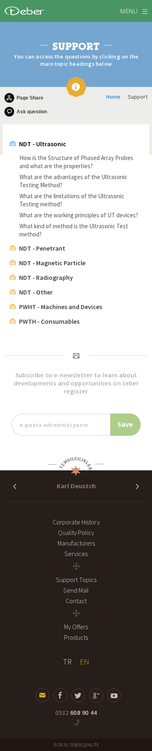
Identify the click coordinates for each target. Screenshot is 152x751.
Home (113, 96)
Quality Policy (76, 532)
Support (138, 96)
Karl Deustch (76, 486)
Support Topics (76, 580)
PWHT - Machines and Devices (60, 307)
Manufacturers (76, 543)
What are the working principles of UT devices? (78, 215)
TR (67, 661)
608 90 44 (76, 712)
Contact (76, 601)
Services (76, 554)
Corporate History (76, 522)
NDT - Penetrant (42, 248)
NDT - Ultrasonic (42, 144)
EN (84, 661)
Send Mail (76, 590)
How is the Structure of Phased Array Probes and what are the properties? (76, 162)
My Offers (76, 627)
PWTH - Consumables (49, 321)
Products (76, 637)
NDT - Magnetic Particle (52, 263)
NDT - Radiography (46, 277)
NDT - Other (36, 292)
